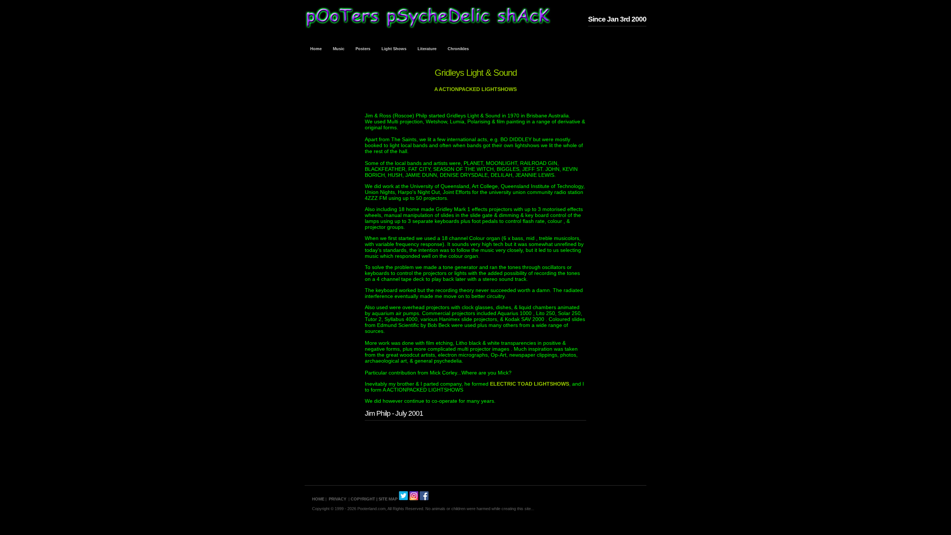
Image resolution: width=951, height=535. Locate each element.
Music (338, 48)
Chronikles (458, 48)
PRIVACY (337, 499)
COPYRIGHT (363, 499)
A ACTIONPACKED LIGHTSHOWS (475, 89)
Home (316, 48)
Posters (363, 48)
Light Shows (394, 48)
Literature (427, 48)
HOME (318, 499)
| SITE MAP (387, 499)
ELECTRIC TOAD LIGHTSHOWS (529, 384)
